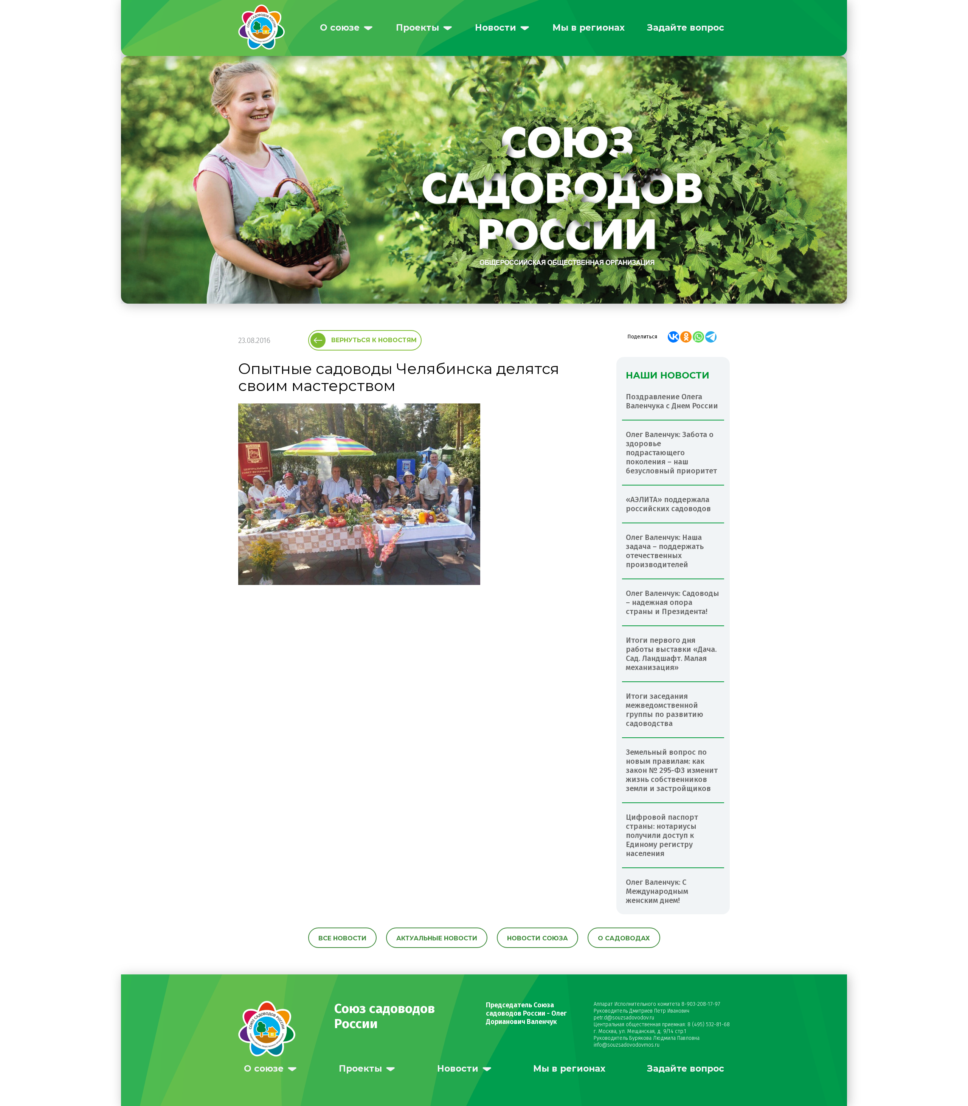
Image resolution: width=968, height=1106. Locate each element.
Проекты (417, 27)
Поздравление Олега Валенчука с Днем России (672, 401)
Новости (495, 27)
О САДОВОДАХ (624, 938)
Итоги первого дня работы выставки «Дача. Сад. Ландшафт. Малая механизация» (671, 654)
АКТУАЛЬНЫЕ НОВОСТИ (436, 938)
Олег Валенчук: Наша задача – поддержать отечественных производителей (665, 551)
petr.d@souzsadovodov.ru (624, 1017)
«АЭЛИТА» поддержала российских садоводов (668, 504)
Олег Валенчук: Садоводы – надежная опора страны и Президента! (672, 602)
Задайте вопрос (685, 27)
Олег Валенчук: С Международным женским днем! (657, 891)
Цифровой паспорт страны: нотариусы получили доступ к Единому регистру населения (662, 835)
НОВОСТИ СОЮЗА (537, 938)
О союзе (340, 27)
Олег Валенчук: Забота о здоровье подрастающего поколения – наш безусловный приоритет (671, 452)
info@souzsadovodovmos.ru (626, 1045)
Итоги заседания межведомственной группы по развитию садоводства (664, 710)
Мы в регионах (588, 27)
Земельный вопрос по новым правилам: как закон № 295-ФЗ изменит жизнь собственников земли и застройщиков (672, 770)
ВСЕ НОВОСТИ (342, 938)
